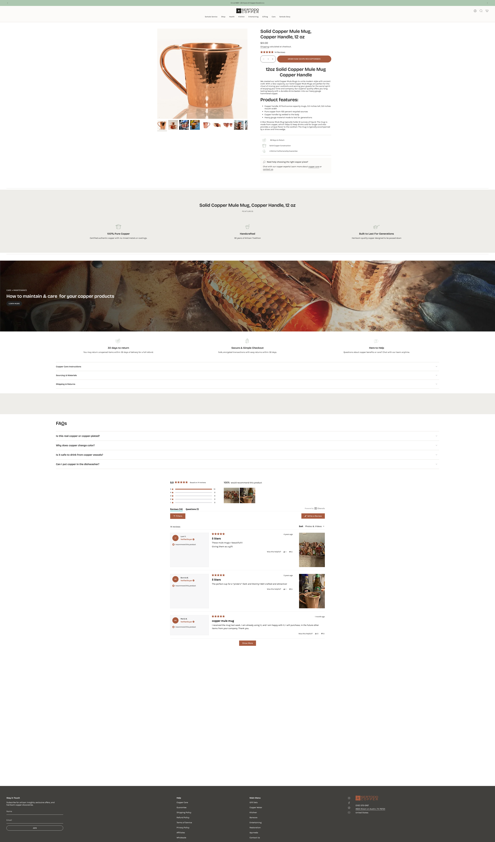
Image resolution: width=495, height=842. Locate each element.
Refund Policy (183, 817)
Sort (301, 526)
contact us (268, 169)
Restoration (255, 827)
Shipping (264, 46)
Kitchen (253, 812)
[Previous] (7, 3)
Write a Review (316, 517)
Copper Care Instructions (68, 366)
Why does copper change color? (75, 445)
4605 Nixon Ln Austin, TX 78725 (370, 809)
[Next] (487, 3)
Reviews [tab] (176, 509)
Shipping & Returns (65, 384)
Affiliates (181, 832)
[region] (240, 495)
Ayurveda (254, 832)
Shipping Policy (184, 812)
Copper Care (182, 802)
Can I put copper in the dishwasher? (77, 464)
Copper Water (256, 807)
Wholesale (181, 837)
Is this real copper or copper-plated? (78, 435)
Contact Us (255, 837)
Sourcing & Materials (66, 375)
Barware (253, 817)
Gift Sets (254, 802)
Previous (157, 73)
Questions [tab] (192, 509)
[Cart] (487, 11)
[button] (211, 17)
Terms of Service (184, 822)
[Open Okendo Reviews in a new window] (315, 508)
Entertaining (256, 822)
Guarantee (181, 807)
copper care (313, 166)
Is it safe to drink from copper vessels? (79, 454)
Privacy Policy (183, 827)
